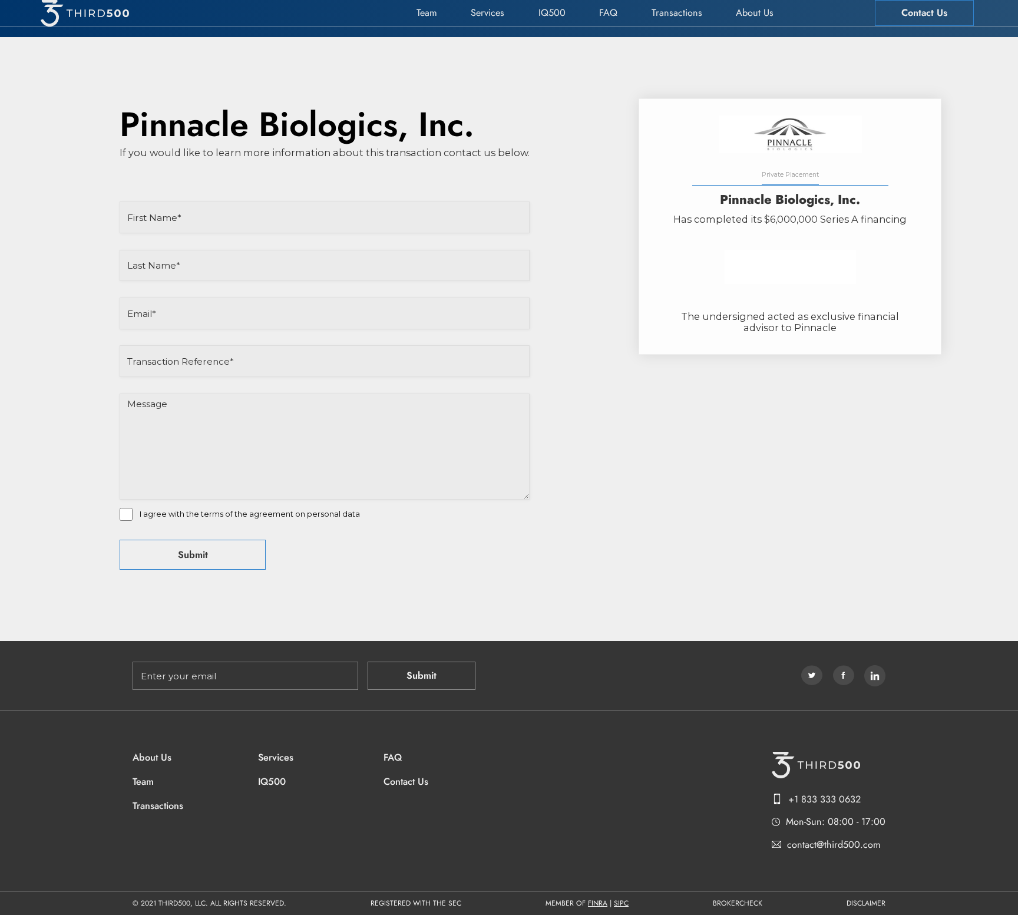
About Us (755, 12)
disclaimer (866, 903)
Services (487, 12)
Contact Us (924, 12)
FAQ (608, 12)
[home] (85, 13)
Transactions (677, 12)
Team (427, 12)
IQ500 (552, 12)
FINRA (597, 903)
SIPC (621, 903)
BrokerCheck (737, 903)
